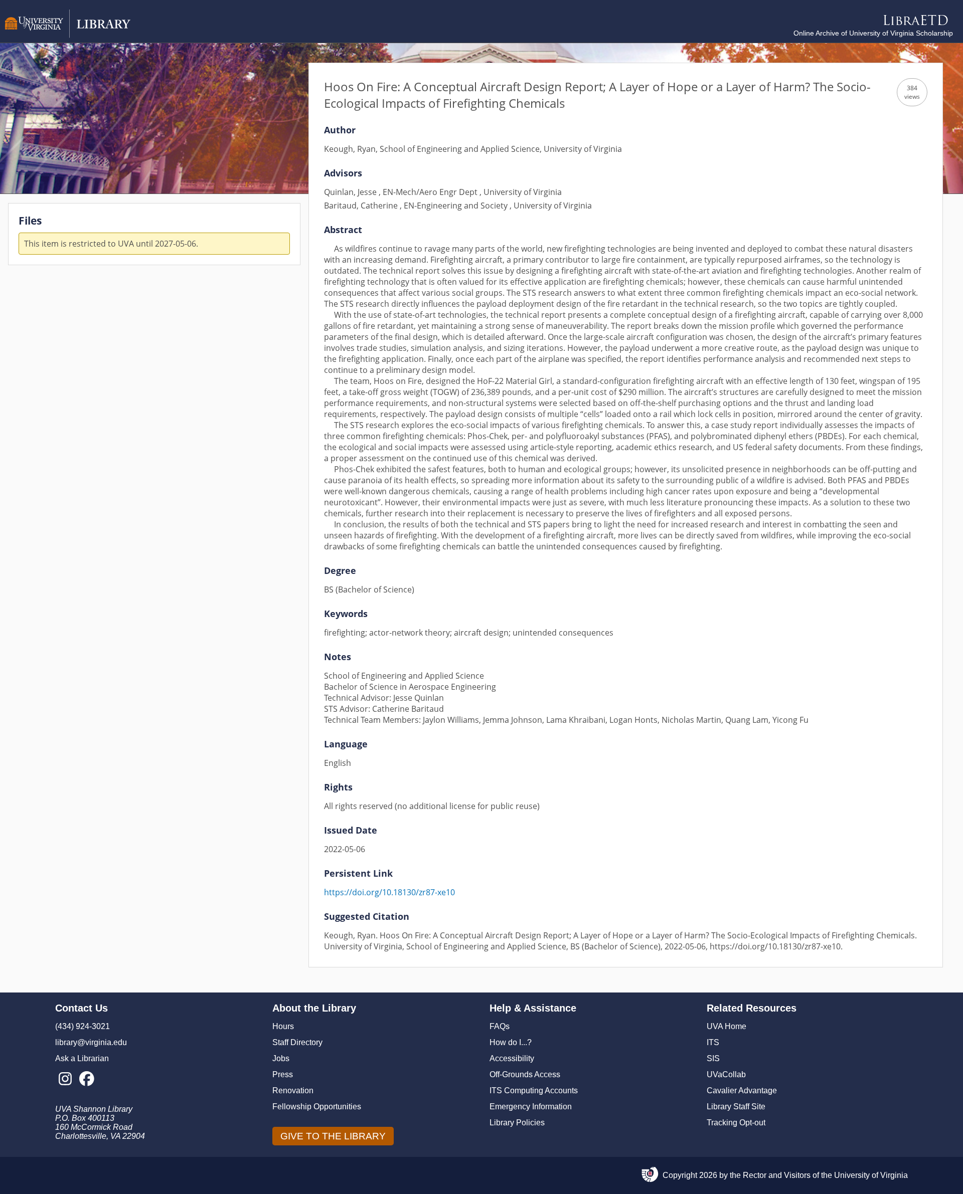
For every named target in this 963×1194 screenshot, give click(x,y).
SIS (713, 1058)
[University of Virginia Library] (67, 35)
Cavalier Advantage (742, 1090)
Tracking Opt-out (736, 1122)
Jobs (280, 1058)
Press (282, 1074)
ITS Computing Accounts (534, 1090)
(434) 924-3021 (82, 1026)
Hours (283, 1026)
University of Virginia (871, 1175)
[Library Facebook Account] (86, 1079)
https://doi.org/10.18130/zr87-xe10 (389, 892)
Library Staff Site (736, 1106)
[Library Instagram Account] (65, 1079)
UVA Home (726, 1026)
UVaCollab (726, 1074)
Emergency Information (531, 1106)
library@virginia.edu (91, 1042)
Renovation (292, 1090)
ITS (713, 1042)
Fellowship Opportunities (316, 1106)
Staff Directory (297, 1042)
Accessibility (512, 1058)
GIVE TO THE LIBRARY (333, 1136)
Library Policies (517, 1122)
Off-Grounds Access (525, 1074)
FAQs (500, 1026)
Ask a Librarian (82, 1058)
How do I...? (511, 1042)
